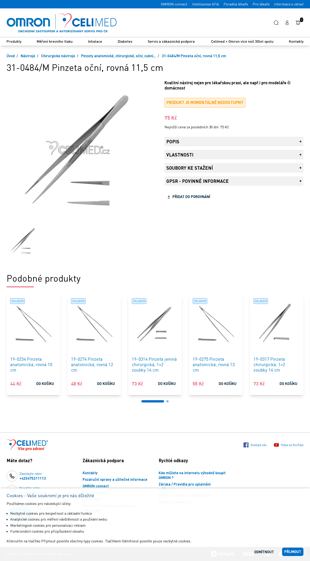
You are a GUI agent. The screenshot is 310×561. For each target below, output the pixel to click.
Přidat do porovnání (191, 196)
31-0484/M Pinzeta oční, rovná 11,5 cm (194, 56)
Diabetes (125, 41)
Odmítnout (264, 552)
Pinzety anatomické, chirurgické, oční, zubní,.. (118, 56)
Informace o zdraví (288, 4)
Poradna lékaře (236, 4)
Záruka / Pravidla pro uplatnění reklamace (185, 486)
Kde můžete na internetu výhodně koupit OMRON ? (192, 475)
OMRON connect (174, 4)
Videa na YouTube (292, 445)
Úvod (11, 56)
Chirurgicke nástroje (58, 56)
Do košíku (45, 383)
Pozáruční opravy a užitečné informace (115, 479)
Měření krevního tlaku (55, 41)
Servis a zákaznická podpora (172, 41)
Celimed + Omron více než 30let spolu (242, 41)
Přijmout (292, 551)
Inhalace (95, 41)
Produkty (14, 41)
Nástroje (28, 56)
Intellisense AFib (205, 4)
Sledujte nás (258, 445)
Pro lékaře (261, 4)
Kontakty (296, 41)
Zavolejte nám (32, 475)
